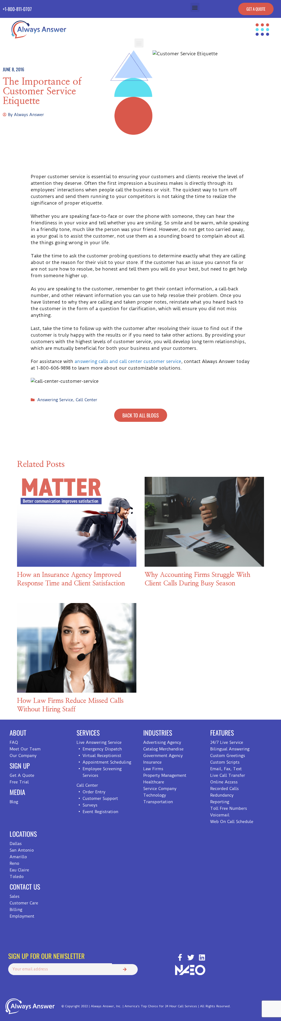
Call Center (86, 399)
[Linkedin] (201, 957)
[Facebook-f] (179, 957)
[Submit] (125, 969)
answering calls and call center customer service (128, 361)
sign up (20, 765)
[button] (194, 7)
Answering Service (55, 399)
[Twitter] (190, 957)
